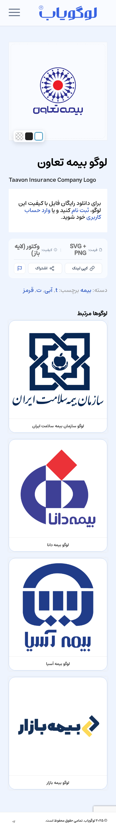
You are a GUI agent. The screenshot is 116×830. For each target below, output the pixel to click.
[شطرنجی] (19, 136)
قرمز (28, 290)
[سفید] (39, 136)
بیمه (85, 290)
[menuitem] (16, 13)
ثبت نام (80, 210)
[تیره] (29, 136)
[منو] (16, 13)
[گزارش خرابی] (19, 268)
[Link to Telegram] (13, 822)
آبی (48, 290)
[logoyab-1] (67, 13)
